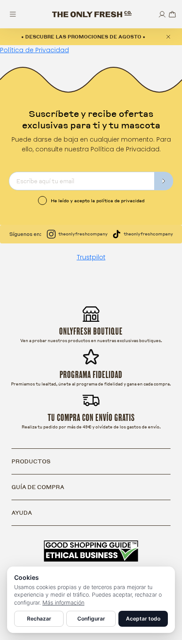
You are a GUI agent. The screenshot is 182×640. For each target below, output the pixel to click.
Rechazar (39, 618)
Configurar (91, 618)
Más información (63, 602)
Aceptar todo (143, 618)
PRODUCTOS (30, 461)
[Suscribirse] (164, 181)
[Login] (162, 14)
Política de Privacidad (34, 50)
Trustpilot (91, 257)
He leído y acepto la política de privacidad (97, 200)
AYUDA (21, 512)
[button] (172, 14)
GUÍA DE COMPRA (37, 486)
